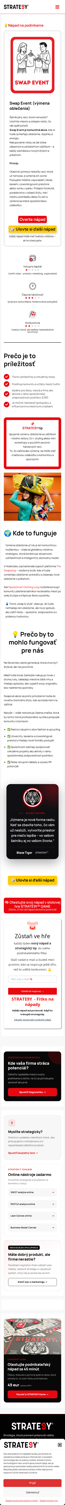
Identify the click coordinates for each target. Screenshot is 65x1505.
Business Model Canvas (23, 1227)
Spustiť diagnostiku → (32, 1092)
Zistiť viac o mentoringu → (32, 1281)
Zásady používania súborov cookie (21, 1500)
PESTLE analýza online (23, 1204)
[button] (60, 1445)
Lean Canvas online (21, 1215)
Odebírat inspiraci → (32, 991)
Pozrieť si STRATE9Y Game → (32, 1394)
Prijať (32, 1483)
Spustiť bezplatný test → (23, 1153)
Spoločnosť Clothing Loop (24, 587)
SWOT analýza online (22, 1192)
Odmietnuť (32, 1492)
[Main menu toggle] (57, 7)
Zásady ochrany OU (49, 1500)
